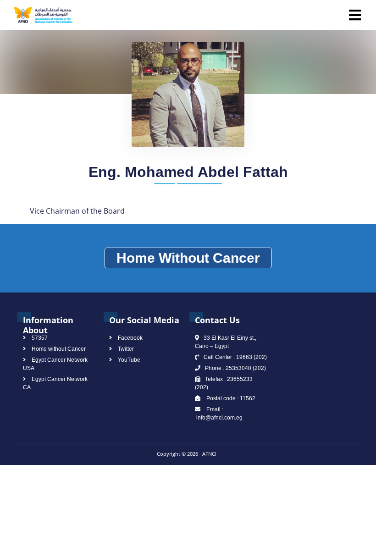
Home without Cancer (59, 349)
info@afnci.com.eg (219, 417)
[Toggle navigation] (355, 15)
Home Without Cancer (188, 257)
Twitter (126, 349)
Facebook (130, 338)
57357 (40, 338)
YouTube (129, 360)
